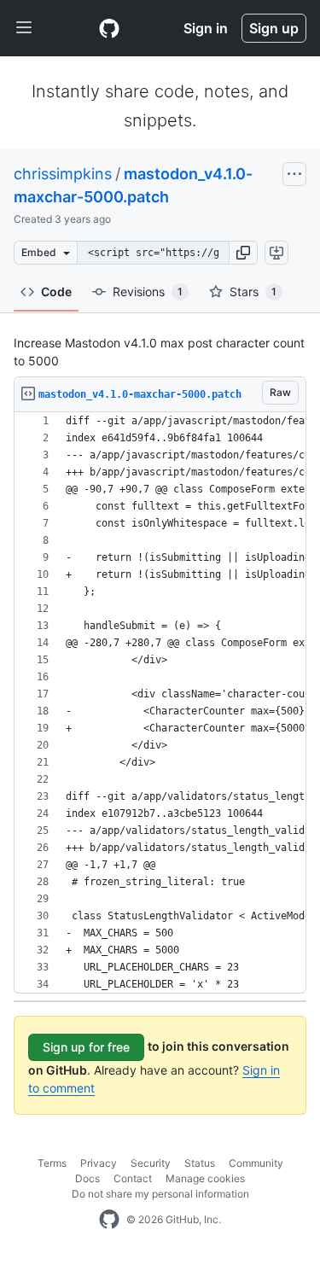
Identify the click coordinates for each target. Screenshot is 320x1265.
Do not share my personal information (160, 1193)
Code (56, 291)
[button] (243, 253)
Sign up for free (86, 1047)
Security (151, 1163)
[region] (160, 703)
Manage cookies (205, 1178)
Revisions (148, 291)
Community (256, 1163)
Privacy (98, 1163)
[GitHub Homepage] (109, 1220)
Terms (52, 1163)
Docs (87, 1178)
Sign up (274, 28)
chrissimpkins (63, 174)
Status (199, 1163)
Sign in (205, 28)
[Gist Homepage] (109, 28)
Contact (132, 1178)
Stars (253, 291)
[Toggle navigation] (24, 28)
